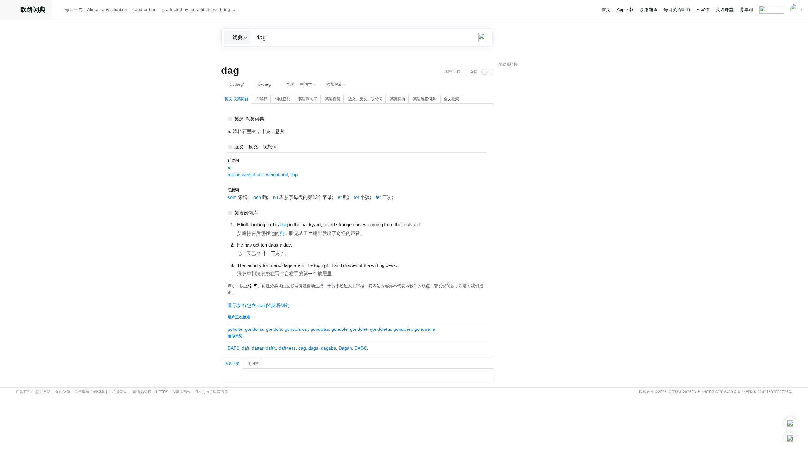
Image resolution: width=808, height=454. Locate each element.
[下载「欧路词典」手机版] (790, 423)
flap (294, 174)
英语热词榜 (142, 392)
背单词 (746, 9)
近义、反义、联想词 (255, 147)
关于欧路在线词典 (89, 392)
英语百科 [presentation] (332, 99)
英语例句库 (246, 213)
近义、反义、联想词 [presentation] (365, 99)
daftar (257, 348)
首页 (606, 9)
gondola (274, 329)
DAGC (360, 348)
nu (275, 197)
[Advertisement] (546, 165)
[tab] (236, 99)
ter (378, 197)
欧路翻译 (648, 9)
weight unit (277, 174)
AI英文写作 (181, 392)
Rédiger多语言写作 (211, 392)
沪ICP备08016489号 (719, 392)
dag (302, 348)
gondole (339, 329)
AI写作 (703, 9)
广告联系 (23, 392)
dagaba (328, 348)
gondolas (320, 329)
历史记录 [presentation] (232, 363)
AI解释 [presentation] (261, 99)
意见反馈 (42, 392)
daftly (271, 348)
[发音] (60, 10)
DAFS (233, 348)
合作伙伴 (62, 392)
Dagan (345, 348)
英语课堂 (725, 9)
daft (245, 348)
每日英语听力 (677, 9)
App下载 (625, 9)
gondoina (254, 329)
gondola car (296, 329)
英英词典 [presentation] (397, 99)
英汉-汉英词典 (249, 119)
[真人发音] (432, 224)
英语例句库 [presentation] (307, 99)
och (257, 197)
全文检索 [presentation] (451, 99)
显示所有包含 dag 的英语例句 (259, 305)
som (232, 197)
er (340, 197)
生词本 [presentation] (253, 363)
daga (313, 348)
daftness (287, 348)
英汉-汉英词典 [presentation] (236, 99)
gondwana (424, 329)
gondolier (403, 329)
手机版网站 (117, 392)
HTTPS (162, 392)
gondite (235, 329)
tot (356, 197)
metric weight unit (246, 174)
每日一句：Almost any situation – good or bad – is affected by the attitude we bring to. (150, 9)
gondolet (358, 329)
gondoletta (380, 329)
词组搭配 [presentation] (282, 99)
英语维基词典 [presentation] (424, 99)
